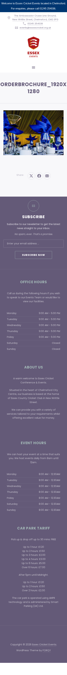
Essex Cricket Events (44, 644)
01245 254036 (35, 23)
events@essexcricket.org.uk (35, 27)
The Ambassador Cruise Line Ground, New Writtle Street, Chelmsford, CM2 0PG (35, 17)
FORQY (47, 650)
